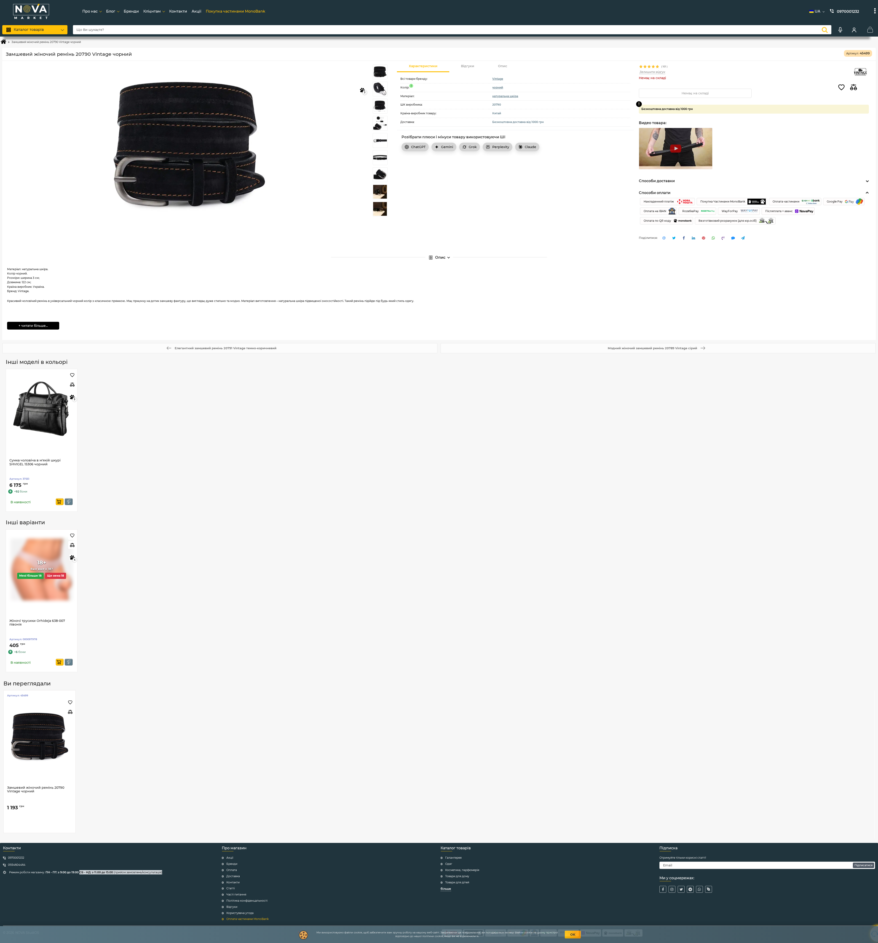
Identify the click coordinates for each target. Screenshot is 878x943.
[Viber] (708, 889)
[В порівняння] (853, 87)
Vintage (497, 78)
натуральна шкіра (505, 96)
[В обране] (841, 87)
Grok (473, 147)
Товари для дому (457, 876)
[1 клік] (69, 501)
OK (572, 934)
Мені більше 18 (30, 575)
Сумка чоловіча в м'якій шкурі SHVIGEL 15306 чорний (35, 462)
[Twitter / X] (681, 889)
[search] (824, 29)
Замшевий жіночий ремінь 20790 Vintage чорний (35, 790)
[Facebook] (662, 889)
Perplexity (500, 147)
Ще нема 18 (55, 575)
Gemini (447, 147)
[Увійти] (854, 30)
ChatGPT (418, 147)
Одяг (448, 864)
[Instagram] (672, 889)
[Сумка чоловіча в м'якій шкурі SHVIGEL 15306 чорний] (41, 409)
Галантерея (453, 857)
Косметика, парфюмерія (462, 870)
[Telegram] (690, 889)
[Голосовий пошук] (840, 29)
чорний (497, 87)
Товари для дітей (457, 882)
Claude (530, 147)
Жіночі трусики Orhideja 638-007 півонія (37, 623)
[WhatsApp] (699, 889)
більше (446, 888)
